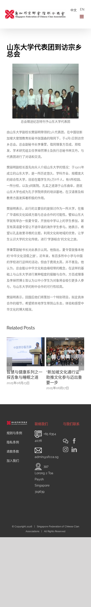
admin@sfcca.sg (47, 457)
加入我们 (13, 460)
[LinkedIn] (74, 449)
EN (82, 9)
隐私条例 (13, 442)
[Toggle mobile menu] (82, 16)
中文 (73, 10)
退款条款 (13, 451)
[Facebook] (74, 441)
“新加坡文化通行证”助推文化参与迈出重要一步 (46, 377)
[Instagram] (65, 449)
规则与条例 (14, 433)
